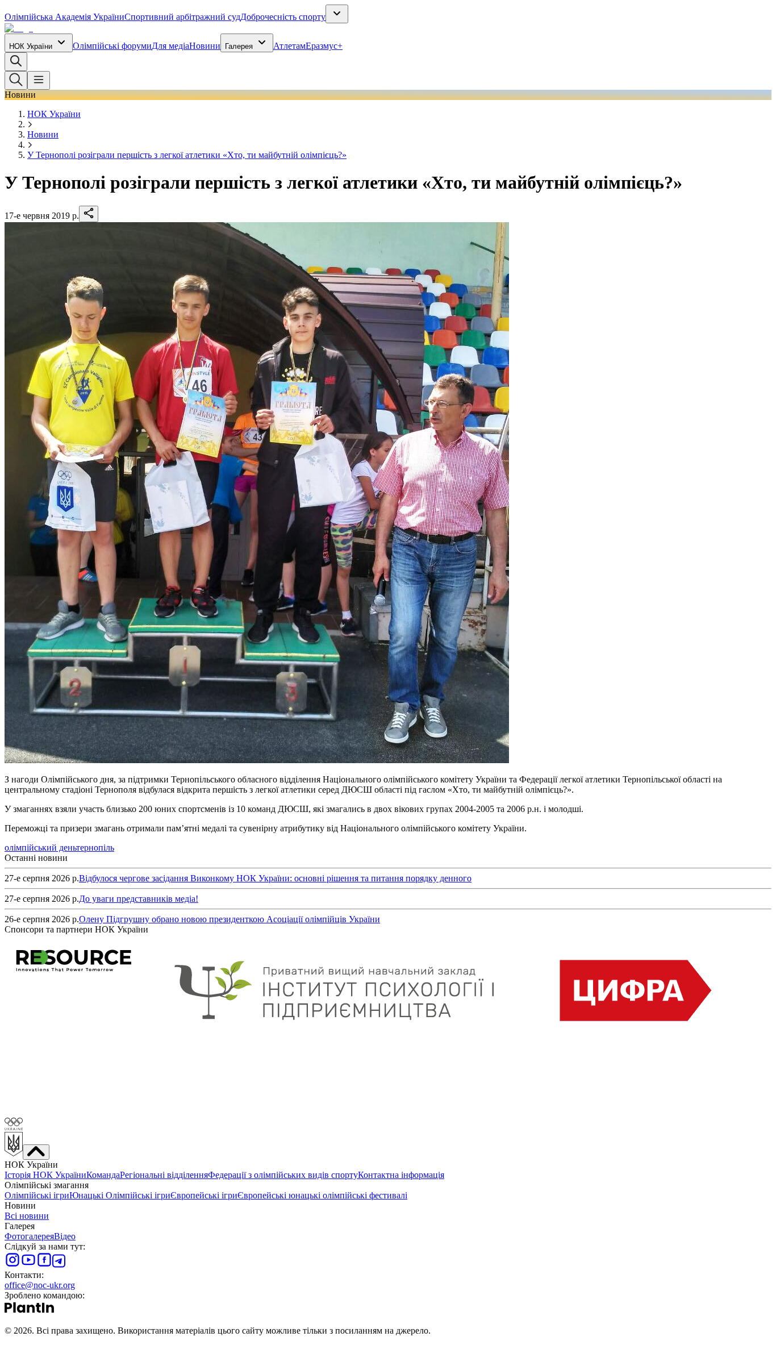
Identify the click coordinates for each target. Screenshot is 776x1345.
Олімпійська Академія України (64, 17)
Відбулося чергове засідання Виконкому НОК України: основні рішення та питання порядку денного (275, 878)
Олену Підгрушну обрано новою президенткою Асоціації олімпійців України (229, 919)
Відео (65, 1236)
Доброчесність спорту (283, 17)
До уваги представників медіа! (138, 898)
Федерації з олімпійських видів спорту (283, 1175)
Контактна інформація (401, 1175)
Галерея (239, 46)
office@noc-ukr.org (40, 1285)
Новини (204, 46)
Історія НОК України (45, 1175)
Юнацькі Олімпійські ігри (119, 1195)
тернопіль (95, 847)
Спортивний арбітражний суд (182, 17)
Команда (103, 1175)
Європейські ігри (203, 1195)
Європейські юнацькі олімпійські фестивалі (322, 1195)
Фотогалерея (29, 1236)
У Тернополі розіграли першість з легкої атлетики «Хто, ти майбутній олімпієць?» (187, 155)
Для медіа (170, 46)
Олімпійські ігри (37, 1195)
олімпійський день (40, 847)
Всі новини (27, 1216)
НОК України (30, 46)
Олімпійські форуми (112, 46)
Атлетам (289, 46)
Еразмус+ (324, 46)
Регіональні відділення (164, 1175)
